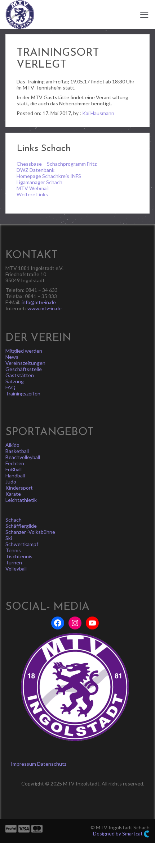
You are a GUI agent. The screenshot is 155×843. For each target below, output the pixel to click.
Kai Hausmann (98, 113)
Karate (13, 494)
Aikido (12, 445)
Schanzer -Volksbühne (30, 532)
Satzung (14, 381)
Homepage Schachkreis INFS (49, 176)
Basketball (17, 451)
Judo (10, 481)
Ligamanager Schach (39, 182)
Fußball (13, 469)
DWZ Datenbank (35, 170)
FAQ (10, 387)
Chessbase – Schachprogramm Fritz (57, 164)
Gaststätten (19, 375)
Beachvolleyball (22, 457)
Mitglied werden (23, 351)
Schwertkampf (21, 544)
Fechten (14, 463)
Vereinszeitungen (25, 363)
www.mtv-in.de (44, 308)
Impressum (23, 764)
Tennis (13, 550)
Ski (8, 538)
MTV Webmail (33, 188)
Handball (15, 475)
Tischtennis (18, 556)
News (11, 357)
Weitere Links (32, 194)
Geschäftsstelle (23, 369)
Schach (13, 520)
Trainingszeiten (22, 393)
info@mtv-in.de (39, 302)
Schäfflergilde (21, 526)
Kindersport (19, 488)
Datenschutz (51, 764)
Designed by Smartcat (118, 833)
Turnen (13, 562)
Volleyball (16, 568)
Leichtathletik (21, 500)
